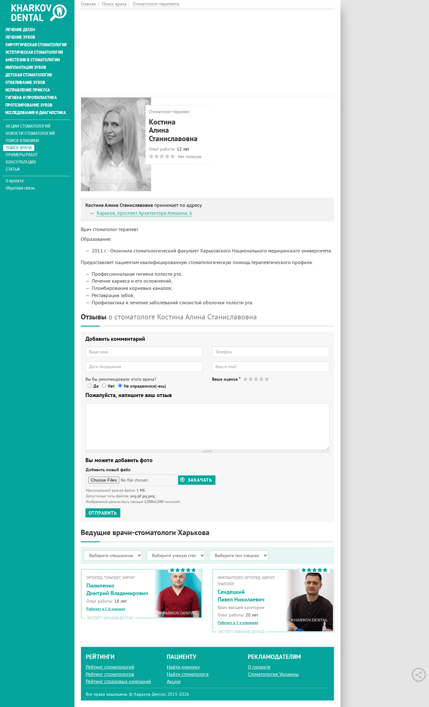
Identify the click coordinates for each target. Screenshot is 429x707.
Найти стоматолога (188, 674)
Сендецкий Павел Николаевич (241, 595)
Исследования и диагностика (35, 112)
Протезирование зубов (28, 105)
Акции (174, 681)
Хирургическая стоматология (36, 44)
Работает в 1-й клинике (105, 608)
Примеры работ (22, 154)
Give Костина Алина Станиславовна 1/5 (245, 379)
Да (96, 386)
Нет (111, 386)
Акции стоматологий (28, 126)
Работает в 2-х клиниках (238, 622)
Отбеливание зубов (25, 82)
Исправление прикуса (27, 89)
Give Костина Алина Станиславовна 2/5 (251, 379)
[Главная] (39, 13)
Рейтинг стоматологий (110, 667)
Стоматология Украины (273, 674)
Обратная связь (20, 188)
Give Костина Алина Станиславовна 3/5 (256, 379)
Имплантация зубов (25, 67)
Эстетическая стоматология (34, 52)
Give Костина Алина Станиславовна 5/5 (267, 379)
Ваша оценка (226, 379)
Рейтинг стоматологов (110, 674)
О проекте (15, 181)
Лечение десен (20, 29)
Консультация (20, 162)
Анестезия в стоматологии (32, 59)
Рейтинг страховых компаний (118, 681)
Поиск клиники (22, 140)
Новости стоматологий (30, 133)
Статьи (13, 169)
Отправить (103, 513)
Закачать (199, 480)
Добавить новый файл (108, 469)
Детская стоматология (28, 74)
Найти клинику (183, 667)
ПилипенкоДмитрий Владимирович (117, 589)
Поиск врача (19, 148)
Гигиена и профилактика (31, 97)
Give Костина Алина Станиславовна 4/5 (261, 379)
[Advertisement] (207, 53)
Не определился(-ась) (145, 386)
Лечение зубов (20, 37)
